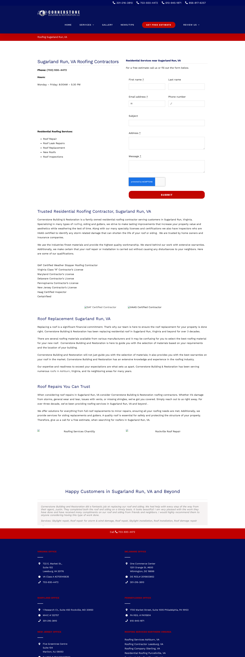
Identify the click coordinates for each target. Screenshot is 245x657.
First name (136, 79)
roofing (78, 224)
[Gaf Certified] (100, 307)
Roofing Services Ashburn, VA (142, 639)
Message (135, 156)
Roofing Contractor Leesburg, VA (144, 644)
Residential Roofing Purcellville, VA (145, 653)
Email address (138, 96)
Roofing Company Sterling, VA (142, 648)
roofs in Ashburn (60, 371)
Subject (133, 115)
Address (135, 133)
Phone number (177, 96)
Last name (174, 79)
